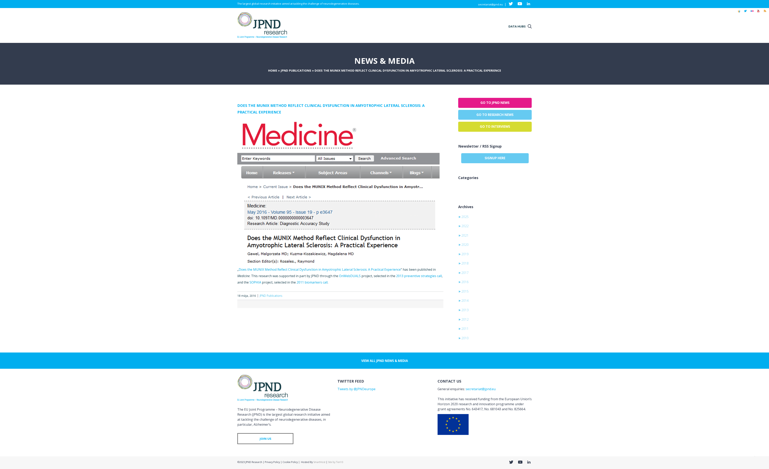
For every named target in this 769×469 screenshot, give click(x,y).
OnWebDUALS (350, 276)
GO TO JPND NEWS (494, 102)
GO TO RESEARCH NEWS (494, 114)
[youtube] (758, 13)
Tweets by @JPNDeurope (356, 389)
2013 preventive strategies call (419, 276)
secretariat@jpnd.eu (490, 4)
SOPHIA (255, 282)
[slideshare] (739, 13)
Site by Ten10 (335, 462)
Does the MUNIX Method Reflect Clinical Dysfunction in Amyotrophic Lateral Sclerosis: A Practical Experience (320, 269)
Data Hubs (517, 26)
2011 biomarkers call (312, 282)
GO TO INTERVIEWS (495, 126)
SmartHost (319, 462)
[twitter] (745, 13)
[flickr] (752, 13)
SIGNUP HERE (495, 158)
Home (272, 70)
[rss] (765, 13)
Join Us (265, 439)
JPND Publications (296, 70)
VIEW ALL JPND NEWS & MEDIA (384, 361)
